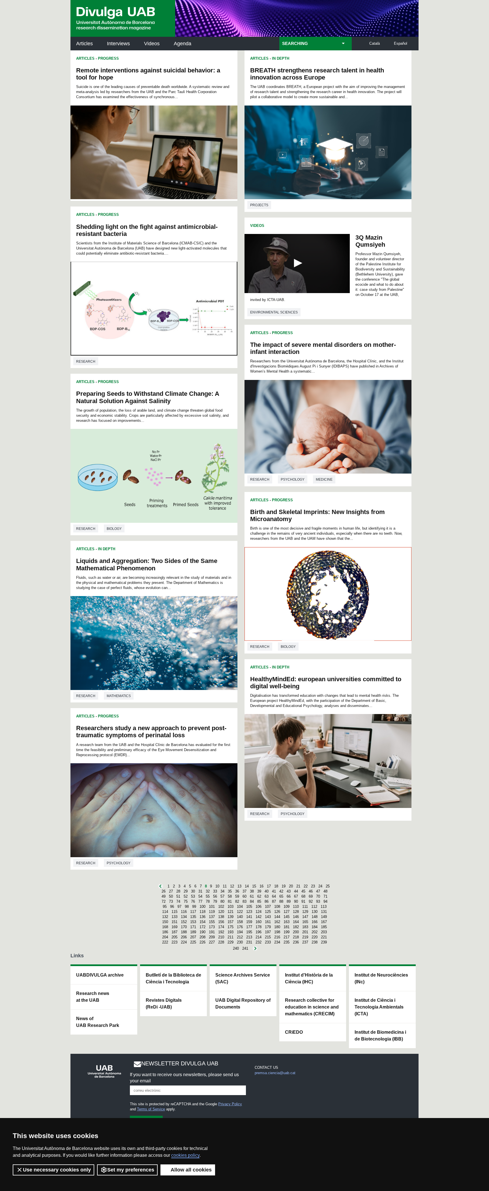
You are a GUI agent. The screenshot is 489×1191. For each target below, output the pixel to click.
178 (258, 927)
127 (286, 912)
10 (217, 886)
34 (222, 891)
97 (179, 906)
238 (315, 942)
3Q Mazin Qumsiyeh (370, 241)
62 (259, 896)
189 (193, 932)
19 (284, 886)
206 (184, 937)
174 (221, 927)
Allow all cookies (191, 1170)
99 (194, 906)
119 (212, 912)
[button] (297, 263)
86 (267, 901)
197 (268, 932)
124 (258, 912)
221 (324, 937)
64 (274, 896)
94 (325, 901)
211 (230, 937)
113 (324, 906)
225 (193, 942)
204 (165, 937)
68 (303, 896)
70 (318, 896)
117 (193, 912)
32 (208, 891)
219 (305, 937)
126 (277, 912)
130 (315, 912)
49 (164, 896)
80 (222, 901)
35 (230, 891)
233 (268, 942)
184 (315, 927)
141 (249, 917)
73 (171, 901)
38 (252, 891)
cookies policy (185, 1155)
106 (258, 906)
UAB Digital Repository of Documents (243, 1003)
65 (281, 896)
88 (281, 901)
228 (221, 942)
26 (164, 891)
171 (193, 927)
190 (202, 932)
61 (252, 896)
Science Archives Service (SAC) (242, 978)
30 (193, 891)
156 (221, 922)
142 (258, 917)
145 (286, 917)
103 (230, 906)
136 (202, 917)
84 (252, 901)
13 (239, 886)
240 (236, 948)
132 (165, 917)
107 (268, 906)
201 (305, 932)
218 (296, 937)
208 (202, 937)
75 (186, 901)
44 (296, 891)
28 (178, 891)
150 (165, 922)
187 (174, 932)
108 (277, 906)
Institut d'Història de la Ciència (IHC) (309, 978)
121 (230, 912)
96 (172, 906)
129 (305, 912)
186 (165, 932)
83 (244, 901)
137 (212, 917)
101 (212, 906)
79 (215, 901)
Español (400, 43)
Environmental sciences (274, 312)
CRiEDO (294, 1032)
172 (202, 927)
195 (249, 932)
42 (281, 891)
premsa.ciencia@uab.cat (275, 1073)
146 (296, 917)
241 (245, 948)
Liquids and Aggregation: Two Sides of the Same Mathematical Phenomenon (146, 564)
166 (315, 922)
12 (232, 886)
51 (178, 896)
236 (296, 942)
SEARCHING (295, 43)
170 (184, 927)
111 (305, 906)
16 (261, 886)
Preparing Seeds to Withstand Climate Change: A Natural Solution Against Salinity (147, 397)
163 (286, 922)
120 (221, 912)
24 (320, 886)
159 (249, 922)
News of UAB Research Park (97, 1022)
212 (240, 937)
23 (313, 886)
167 (324, 922)
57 (222, 896)
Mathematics (119, 696)
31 (200, 891)
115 (174, 912)
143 (268, 917)
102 (221, 906)
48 (325, 891)
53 (193, 896)
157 (230, 922)
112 (314, 906)
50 (171, 896)
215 (268, 937)
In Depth (106, 549)
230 (240, 942)
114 (165, 912)
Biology (114, 529)
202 (315, 932)
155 (212, 922)
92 (311, 901)
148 (315, 917)
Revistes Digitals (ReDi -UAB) (164, 1003)
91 (303, 901)
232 (258, 942)
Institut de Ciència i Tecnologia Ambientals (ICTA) (379, 1007)
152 (184, 922)
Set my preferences (130, 1170)
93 (318, 901)
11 (225, 886)
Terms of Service (151, 1109)
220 (315, 937)
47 (318, 891)
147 (305, 917)
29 (186, 891)
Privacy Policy (230, 1104)
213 (249, 937)
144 (277, 917)
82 (237, 901)
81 (230, 901)
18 (276, 886)
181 (286, 927)
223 (174, 942)
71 (325, 896)
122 (240, 912)
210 (221, 937)
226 (202, 942)
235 (286, 942)
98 (187, 906)
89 (289, 901)
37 (244, 891)
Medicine (324, 479)
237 (305, 942)
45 (303, 891)
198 (277, 932)
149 (324, 917)
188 (184, 932)
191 (212, 932)
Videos (152, 43)
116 (184, 912)
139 (230, 917)
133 (174, 917)
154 (202, 922)
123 (249, 912)
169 (174, 927)
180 (277, 927)
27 (171, 891)
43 (289, 891)
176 (240, 927)
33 (215, 891)
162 (277, 922)
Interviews (118, 43)
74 (178, 901)
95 (165, 906)
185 (324, 927)
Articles (84, 43)
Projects (259, 205)
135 (193, 917)
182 (296, 927)
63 (267, 896)
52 (186, 896)
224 (184, 942)
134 (184, 917)
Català (374, 43)
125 (268, 912)
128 (296, 912)
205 (174, 937)
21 (298, 886)
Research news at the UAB (92, 997)
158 (240, 922)
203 (324, 932)
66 (289, 896)
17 (269, 886)
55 (208, 896)
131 (324, 912)
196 (258, 932)
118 (202, 912)
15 (254, 886)
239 (324, 942)
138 (221, 917)
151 (174, 922)
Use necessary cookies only (57, 1170)
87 (274, 901)
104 (240, 906)
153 (193, 922)
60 (244, 896)
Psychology (118, 863)
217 (286, 937)
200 (296, 932)
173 (212, 927)
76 (193, 901)
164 (296, 922)
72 (164, 901)
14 (247, 886)
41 (274, 891)
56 (215, 896)
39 (259, 891)
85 (259, 901)
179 (268, 927)
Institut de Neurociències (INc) (381, 978)
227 (212, 942)
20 (291, 886)
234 (277, 942)
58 (230, 896)
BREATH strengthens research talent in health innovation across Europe (317, 74)
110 (296, 906)
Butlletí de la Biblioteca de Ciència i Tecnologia (173, 978)
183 (305, 927)
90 (296, 901)
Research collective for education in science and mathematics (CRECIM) (312, 1007)
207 (193, 937)
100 (202, 906)
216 (277, 937)
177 (249, 927)
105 (249, 906)
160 (258, 922)
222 (165, 942)
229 (230, 942)
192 (221, 932)
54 (200, 896)
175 (230, 927)
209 (212, 937)
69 (311, 896)
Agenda (182, 43)
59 (237, 896)
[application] (297, 263)
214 (258, 937)
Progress (108, 58)
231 (249, 942)
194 (240, 932)
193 (230, 932)
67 (296, 896)
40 (267, 891)
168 (165, 927)
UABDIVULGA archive (100, 975)
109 (286, 906)
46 (311, 891)
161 (268, 922)
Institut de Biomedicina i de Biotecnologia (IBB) (380, 1035)
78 (208, 901)
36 (237, 891)
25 (328, 886)
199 (286, 932)
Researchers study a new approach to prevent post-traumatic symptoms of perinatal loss (151, 732)
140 (240, 917)
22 (306, 886)
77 (200, 901)
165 (305, 922)
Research (85, 362)
